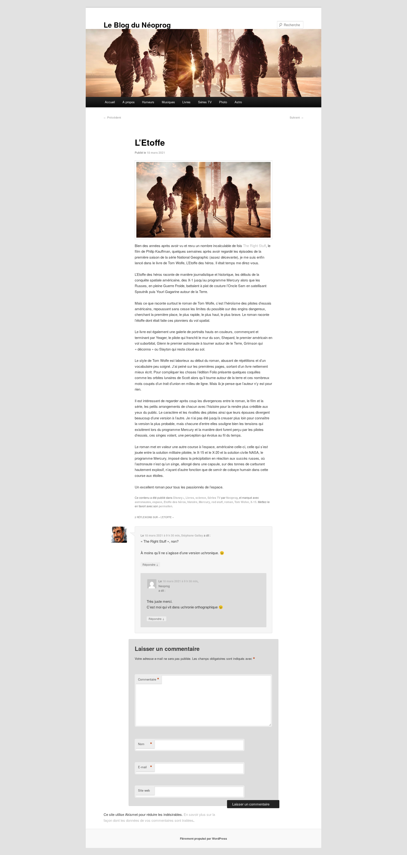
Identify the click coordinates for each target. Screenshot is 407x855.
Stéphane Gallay (192, 535)
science (200, 498)
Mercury (204, 502)
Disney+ (178, 498)
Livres (186, 102)
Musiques (168, 102)
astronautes (143, 502)
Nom (145, 744)
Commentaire (148, 679)
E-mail (145, 767)
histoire (192, 502)
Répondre (150, 564)
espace (157, 502)
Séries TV (205, 102)
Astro (238, 102)
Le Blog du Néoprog (137, 25)
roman (228, 502)
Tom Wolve (241, 502)
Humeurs (148, 102)
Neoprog (232, 498)
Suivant (296, 117)
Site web (144, 790)
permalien (165, 506)
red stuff (217, 502)
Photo (223, 102)
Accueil (110, 102)
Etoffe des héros (175, 502)
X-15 (253, 502)
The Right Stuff (254, 245)
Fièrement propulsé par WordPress (203, 838)
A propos (128, 102)
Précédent (112, 117)
